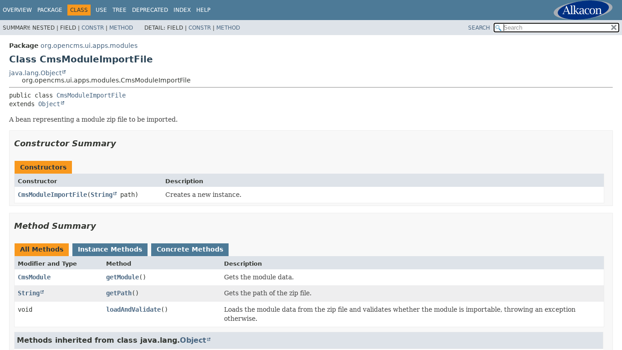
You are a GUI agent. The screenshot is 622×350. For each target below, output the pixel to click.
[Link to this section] (122, 143)
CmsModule (34, 277)
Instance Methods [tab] (110, 249)
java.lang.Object (35, 73)
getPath (119, 293)
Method (121, 28)
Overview (17, 10)
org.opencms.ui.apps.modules (89, 45)
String (101, 194)
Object (49, 104)
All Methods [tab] (41, 249)
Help (203, 10)
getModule (122, 277)
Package (49, 10)
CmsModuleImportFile (91, 95)
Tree (119, 10)
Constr (93, 28)
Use (101, 10)
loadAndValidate (133, 309)
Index (182, 10)
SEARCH (479, 28)
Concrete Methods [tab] (190, 249)
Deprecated (150, 10)
